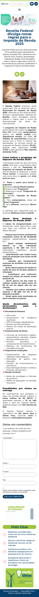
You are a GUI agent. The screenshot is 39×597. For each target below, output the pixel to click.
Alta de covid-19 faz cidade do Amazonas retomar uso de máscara (21, 543)
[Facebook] (32, 4)
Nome (6, 463)
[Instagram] (36, 4)
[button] (19, 9)
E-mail (6, 471)
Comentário (8, 438)
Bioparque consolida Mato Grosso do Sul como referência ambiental (21, 534)
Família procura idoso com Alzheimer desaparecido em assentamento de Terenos (20, 551)
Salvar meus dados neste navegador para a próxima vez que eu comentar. (19, 491)
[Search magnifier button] (27, 3)
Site (4, 480)
